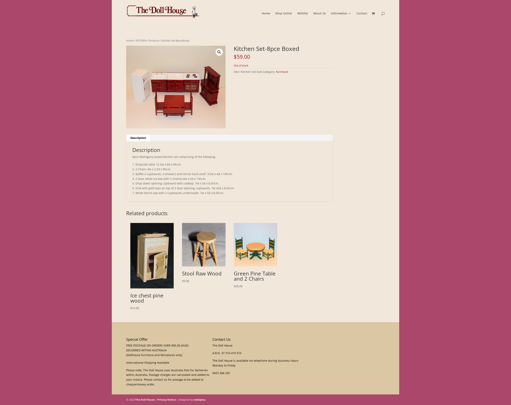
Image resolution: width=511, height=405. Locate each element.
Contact (362, 13)
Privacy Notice (166, 399)
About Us (319, 13)
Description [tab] (138, 138)
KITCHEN (141, 40)
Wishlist (302, 13)
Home (266, 13)
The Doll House (145, 399)
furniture (154, 40)
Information (339, 13)
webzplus (200, 399)
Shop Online (283, 13)
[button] (219, 52)
